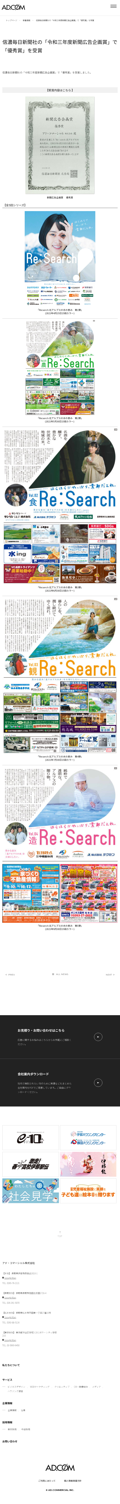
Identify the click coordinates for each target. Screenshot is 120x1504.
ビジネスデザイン (16, 1386)
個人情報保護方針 (73, 1480)
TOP (60, 1236)
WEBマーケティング (40, 1386)
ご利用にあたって (47, 1480)
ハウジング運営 (15, 1391)
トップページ (11, 20)
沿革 (23, 1410)
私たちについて (11, 1365)
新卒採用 (12, 1429)
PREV (11, 974)
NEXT (109, 974)
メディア (96, 1386)
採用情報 (7, 1422)
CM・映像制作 (81, 1386)
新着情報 (26, 20)
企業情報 (7, 1403)
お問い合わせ (9, 1441)
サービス (7, 1379)
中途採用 (25, 1429)
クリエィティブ (62, 1386)
